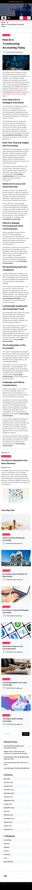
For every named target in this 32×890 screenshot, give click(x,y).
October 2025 (8, 797)
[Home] (3, 18)
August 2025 (8, 804)
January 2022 (8, 822)
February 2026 (8, 782)
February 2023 (8, 815)
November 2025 (9, 793)
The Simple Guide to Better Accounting (12, 720)
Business (6, 843)
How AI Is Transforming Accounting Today (13, 43)
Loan (5, 858)
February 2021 (8, 829)
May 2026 (7, 779)
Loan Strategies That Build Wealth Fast (16, 768)
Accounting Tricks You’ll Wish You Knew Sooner (14, 575)
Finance (6, 851)
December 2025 (9, 789)
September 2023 (9, 808)
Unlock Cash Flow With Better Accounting (13, 539)
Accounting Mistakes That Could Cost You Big (14, 684)
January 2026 (8, 786)
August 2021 (8, 826)
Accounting (6, 35)
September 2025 (9, 800)
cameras (6, 847)
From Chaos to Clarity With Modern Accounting (15, 611)
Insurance (7, 854)
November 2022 (9, 818)
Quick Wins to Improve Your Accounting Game (12, 647)
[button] (21, 18)
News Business (6, 456)
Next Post (4, 452)
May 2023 (7, 811)
